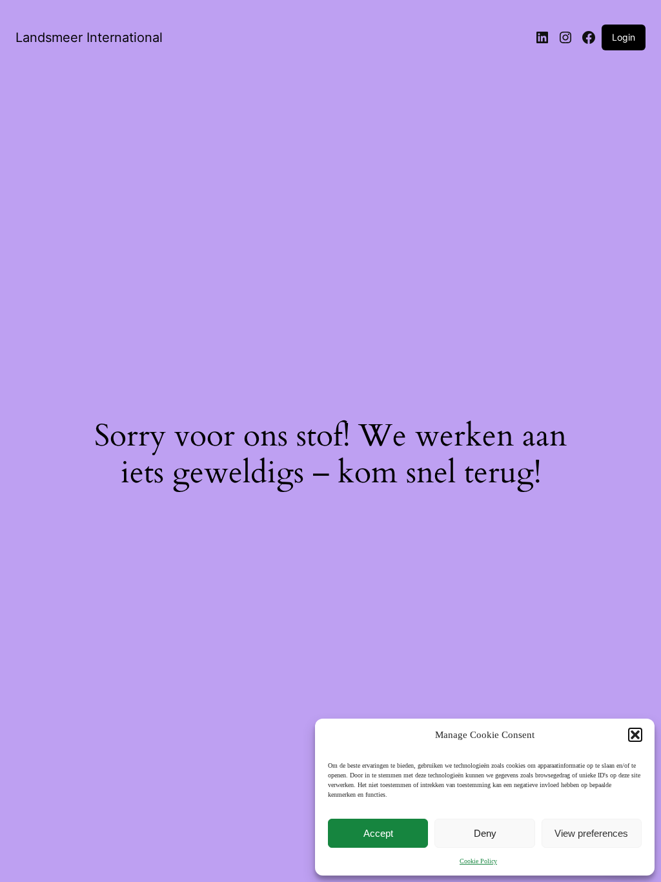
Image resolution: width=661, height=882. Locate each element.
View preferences (591, 833)
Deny (485, 833)
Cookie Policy (478, 861)
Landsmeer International (89, 37)
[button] (635, 734)
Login (623, 37)
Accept (378, 833)
